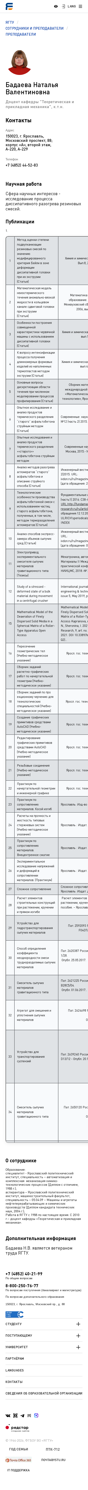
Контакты (14, 1382)
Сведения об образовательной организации (44, 1393)
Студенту (13, 1324)
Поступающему (19, 1335)
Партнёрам (15, 1358)
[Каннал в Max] (36, 1415)
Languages (15, 1370)
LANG (72, 6)
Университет (17, 1347)
